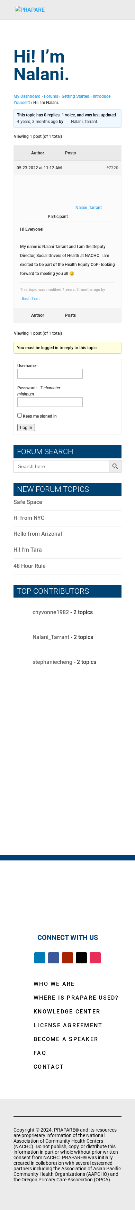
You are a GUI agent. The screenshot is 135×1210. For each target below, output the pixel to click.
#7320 (112, 167)
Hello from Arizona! (38, 534)
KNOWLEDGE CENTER (67, 1011)
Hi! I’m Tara (28, 549)
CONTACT (49, 1067)
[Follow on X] (81, 957)
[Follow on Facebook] (53, 957)
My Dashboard (27, 96)
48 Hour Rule (30, 566)
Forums (51, 96)
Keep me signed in (40, 416)
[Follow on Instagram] (95, 957)
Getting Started (75, 96)
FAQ (40, 1053)
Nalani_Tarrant (51, 637)
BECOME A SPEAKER (66, 1039)
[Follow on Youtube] (67, 957)
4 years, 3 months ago (37, 121)
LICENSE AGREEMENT (68, 1025)
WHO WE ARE (54, 984)
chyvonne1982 (51, 612)
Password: (27, 387)
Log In (26, 427)
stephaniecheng (52, 662)
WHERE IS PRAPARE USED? (76, 997)
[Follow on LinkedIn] (39, 957)
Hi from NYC (29, 518)
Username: (27, 365)
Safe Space (28, 502)
